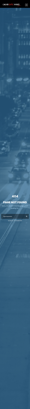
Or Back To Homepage (15, 220)
